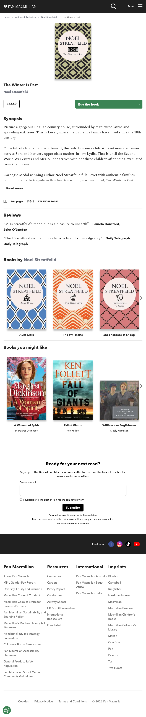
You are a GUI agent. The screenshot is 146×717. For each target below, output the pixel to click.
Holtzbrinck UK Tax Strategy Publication (22, 636)
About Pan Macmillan (17, 576)
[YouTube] (137, 544)
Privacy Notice (43, 701)
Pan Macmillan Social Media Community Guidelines (22, 674)
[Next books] (141, 298)
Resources (57, 566)
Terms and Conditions (73, 701)
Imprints (117, 566)
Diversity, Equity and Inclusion (23, 589)
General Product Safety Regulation (18, 663)
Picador (113, 655)
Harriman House (119, 595)
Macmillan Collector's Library (122, 627)
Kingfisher (114, 589)
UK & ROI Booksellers (61, 608)
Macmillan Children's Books (121, 617)
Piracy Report (56, 589)
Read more (14, 188)
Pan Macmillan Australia (91, 576)
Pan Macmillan (19, 566)
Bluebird (113, 576)
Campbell (114, 582)
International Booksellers (55, 617)
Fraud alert (54, 625)
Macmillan (115, 601)
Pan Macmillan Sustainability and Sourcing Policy (25, 614)
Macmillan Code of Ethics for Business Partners (22, 604)
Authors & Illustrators (25, 17)
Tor (110, 661)
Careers (52, 582)
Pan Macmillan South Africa (89, 585)
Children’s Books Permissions (22, 644)
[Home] (20, 6)
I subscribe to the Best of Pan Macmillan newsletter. (53, 499)
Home (7, 17)
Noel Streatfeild (49, 17)
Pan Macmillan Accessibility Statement (21, 653)
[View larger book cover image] (73, 51)
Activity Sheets (56, 601)
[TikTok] (128, 544)
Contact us (54, 576)
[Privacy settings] (7, 710)
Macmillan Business (120, 608)
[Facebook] (111, 544)
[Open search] (113, 6)
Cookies (23, 701)
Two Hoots (115, 668)
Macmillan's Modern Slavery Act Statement (24, 625)
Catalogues (54, 595)
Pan (110, 648)
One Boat (114, 642)
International (89, 566)
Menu (131, 6)
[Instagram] (119, 544)
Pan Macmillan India (89, 593)
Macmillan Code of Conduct (22, 595)
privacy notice (48, 519)
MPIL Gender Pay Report (19, 582)
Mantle (112, 636)
